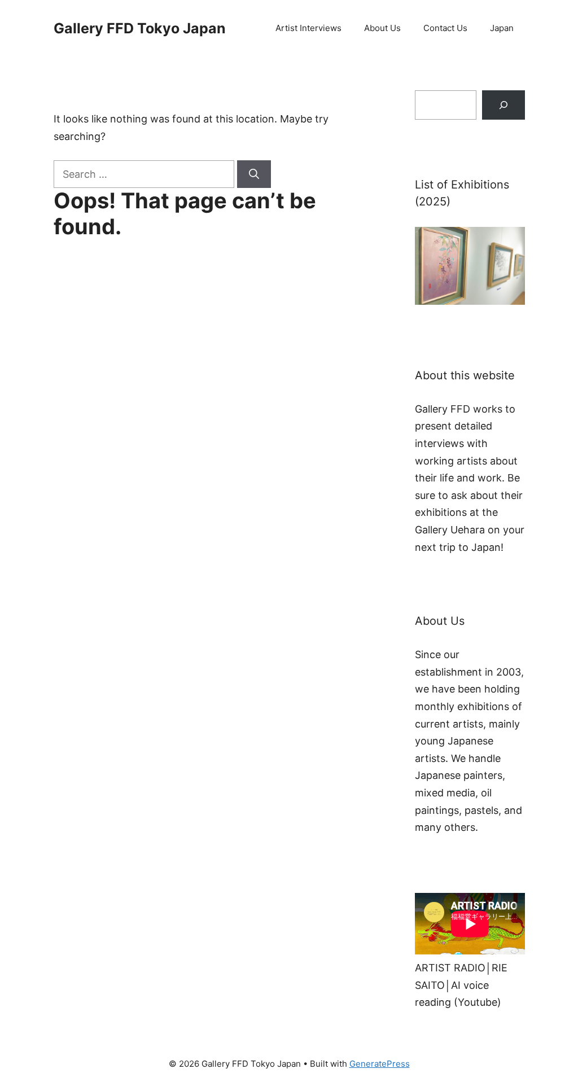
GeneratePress (379, 1063)
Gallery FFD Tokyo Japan (140, 28)
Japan (502, 28)
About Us (382, 28)
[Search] (254, 174)
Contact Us (445, 28)
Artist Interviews (308, 28)
